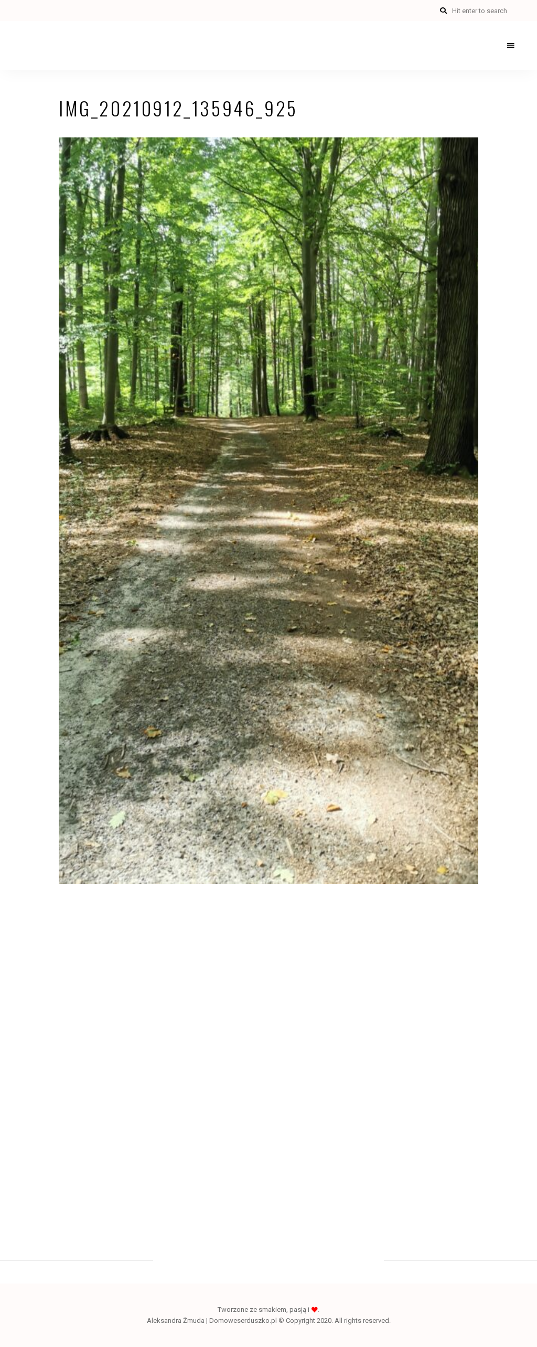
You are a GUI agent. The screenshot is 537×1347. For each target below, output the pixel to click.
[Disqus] (268, 1047)
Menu (510, 45)
